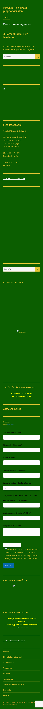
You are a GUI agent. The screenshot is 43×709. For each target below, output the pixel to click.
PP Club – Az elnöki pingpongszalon (15, 9)
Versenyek (7, 668)
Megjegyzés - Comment (12, 525)
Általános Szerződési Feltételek (14, 178)
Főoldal (6, 651)
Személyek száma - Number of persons (17, 483)
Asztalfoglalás (8, 662)
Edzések (6, 673)
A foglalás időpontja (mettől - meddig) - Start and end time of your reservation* (20, 497)
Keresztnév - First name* (12, 445)
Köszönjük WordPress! (10, 705)
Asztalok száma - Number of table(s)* (17, 513)
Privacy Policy (31, 702)
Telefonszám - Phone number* (14, 470)
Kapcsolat (7, 690)
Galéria (6, 695)
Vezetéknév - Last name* (12, 432)
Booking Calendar (10, 424)
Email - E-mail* (9, 457)
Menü (7, 18)
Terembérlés (8, 679)
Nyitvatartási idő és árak (12, 657)
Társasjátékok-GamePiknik (13, 684)
